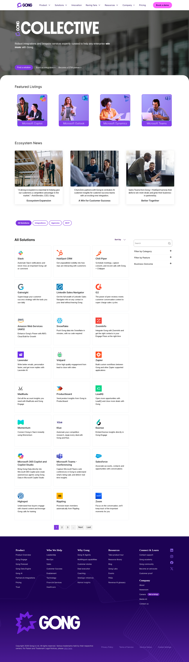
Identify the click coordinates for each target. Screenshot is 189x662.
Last (89, 527)
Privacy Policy (107, 647)
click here (68, 648)
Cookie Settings (164, 647)
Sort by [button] (118, 239)
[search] (153, 243)
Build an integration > (45, 67)
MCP (67, 223)
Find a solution (24, 67)
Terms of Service (126, 647)
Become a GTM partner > (69, 67)
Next (80, 527)
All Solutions (23, 223)
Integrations (40, 223)
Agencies (55, 223)
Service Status (146, 647)
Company (127, 5)
